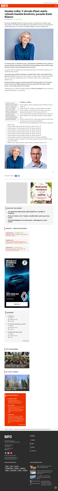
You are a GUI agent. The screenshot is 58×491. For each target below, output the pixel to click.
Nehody (17, 468)
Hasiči (19, 470)
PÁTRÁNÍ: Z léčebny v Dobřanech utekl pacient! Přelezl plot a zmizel (16, 235)
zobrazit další (26, 341)
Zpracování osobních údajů (10, 455)
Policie (16, 466)
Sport (33, 447)
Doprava (22, 468)
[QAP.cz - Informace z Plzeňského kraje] (4, 6)
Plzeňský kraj (9, 468)
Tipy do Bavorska (12, 349)
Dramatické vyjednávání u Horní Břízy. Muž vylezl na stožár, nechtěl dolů (15, 249)
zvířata (25, 470)
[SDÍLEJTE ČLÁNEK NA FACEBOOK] (16, 176)
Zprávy (11, 429)
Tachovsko (13, 470)
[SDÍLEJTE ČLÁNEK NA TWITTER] (19, 176)
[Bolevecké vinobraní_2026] (41, 193)
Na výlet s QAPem (12, 372)
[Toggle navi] (56, 6)
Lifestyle (33, 451)
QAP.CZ (6, 429)
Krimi (32, 443)
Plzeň (7, 466)
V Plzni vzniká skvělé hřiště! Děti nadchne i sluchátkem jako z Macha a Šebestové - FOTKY (16, 242)
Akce (11, 466)
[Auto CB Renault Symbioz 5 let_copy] (17, 307)
